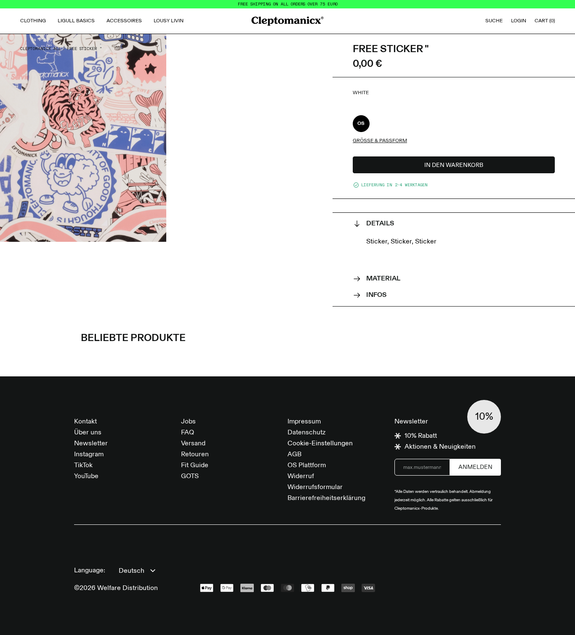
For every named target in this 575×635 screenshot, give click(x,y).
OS (361, 123)
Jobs (188, 421)
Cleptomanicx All (40, 49)
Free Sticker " (84, 49)
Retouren (195, 454)
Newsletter (91, 443)
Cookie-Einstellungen (320, 443)
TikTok (83, 465)
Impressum (304, 421)
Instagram (89, 454)
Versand (193, 443)
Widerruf (301, 476)
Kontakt (85, 421)
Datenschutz (306, 432)
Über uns (87, 432)
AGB (294, 454)
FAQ (187, 432)
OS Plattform (307, 465)
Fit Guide (194, 465)
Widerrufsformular (315, 487)
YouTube (86, 476)
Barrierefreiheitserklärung (326, 498)
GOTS (190, 476)
